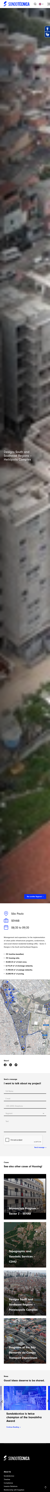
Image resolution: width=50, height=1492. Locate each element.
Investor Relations (10, 1486)
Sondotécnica (9, 1476)
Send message (39, 1147)
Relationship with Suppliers (14, 1490)
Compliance (8, 1483)
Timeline (7, 1479)
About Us (7, 1472)
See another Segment (34, 896)
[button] (48, 1401)
